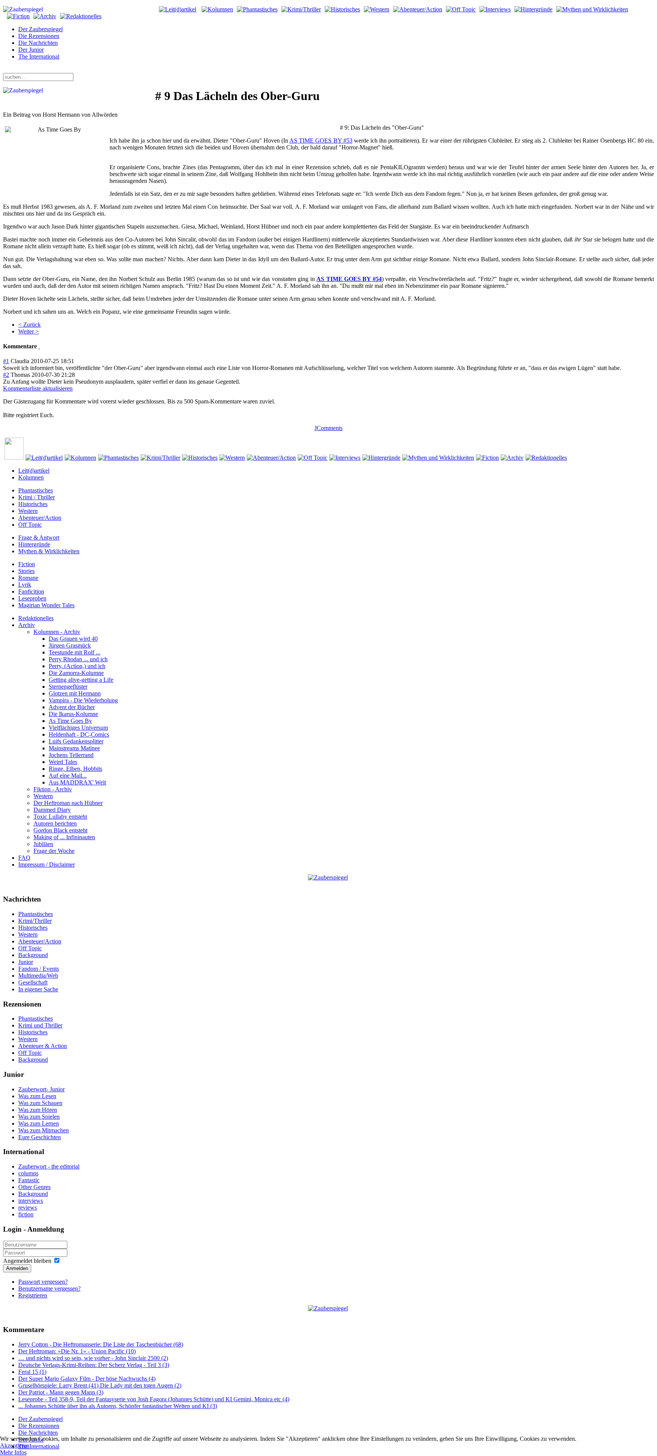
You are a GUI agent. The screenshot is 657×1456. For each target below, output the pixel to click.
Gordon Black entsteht (60, 830)
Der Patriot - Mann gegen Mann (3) (60, 1392)
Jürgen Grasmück (70, 645)
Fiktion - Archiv (52, 789)
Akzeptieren (14, 1445)
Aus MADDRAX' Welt (77, 782)
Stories (26, 571)
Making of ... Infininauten (64, 837)
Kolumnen (31, 477)
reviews (27, 1207)
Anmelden (17, 1268)
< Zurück (29, 324)
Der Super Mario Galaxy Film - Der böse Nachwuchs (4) (87, 1378)
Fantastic (29, 1180)
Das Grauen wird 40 (73, 638)
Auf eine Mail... (68, 775)
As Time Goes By (70, 721)
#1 (6, 361)
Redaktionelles (36, 618)
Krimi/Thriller (35, 921)
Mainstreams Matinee (74, 748)
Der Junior (31, 49)
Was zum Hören (37, 1110)
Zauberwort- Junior (41, 1089)
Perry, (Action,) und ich (77, 666)
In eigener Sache (38, 989)
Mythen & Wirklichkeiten (48, 551)
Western (28, 511)
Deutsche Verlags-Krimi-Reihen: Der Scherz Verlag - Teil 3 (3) (93, 1365)
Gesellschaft (33, 982)
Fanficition (31, 591)
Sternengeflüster (68, 686)
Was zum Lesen (37, 1096)
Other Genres (34, 1187)
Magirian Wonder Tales (46, 605)
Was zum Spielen (39, 1116)
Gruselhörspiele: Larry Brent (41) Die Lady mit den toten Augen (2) (99, 1385)
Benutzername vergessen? (49, 1288)
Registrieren (32, 1295)
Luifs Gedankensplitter (76, 741)
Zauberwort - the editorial (48, 1166)
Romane (28, 578)
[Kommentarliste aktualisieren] (39, 346)
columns (28, 1173)
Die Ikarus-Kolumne (73, 714)
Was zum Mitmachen (43, 1130)
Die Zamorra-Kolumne (76, 673)
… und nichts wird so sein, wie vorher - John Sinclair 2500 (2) (93, 1358)
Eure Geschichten (39, 1137)
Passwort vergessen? (43, 1281)
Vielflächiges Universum (78, 727)
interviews (30, 1200)
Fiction (26, 564)
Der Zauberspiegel (40, 29)
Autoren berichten (55, 823)
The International (38, 56)
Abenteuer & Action (42, 1046)
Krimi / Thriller (36, 497)
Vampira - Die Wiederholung (83, 700)
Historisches (33, 504)
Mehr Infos (13, 1452)
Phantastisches (35, 490)
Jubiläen (43, 844)
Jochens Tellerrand (71, 755)
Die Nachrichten (38, 43)
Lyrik (24, 584)
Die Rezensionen (38, 36)
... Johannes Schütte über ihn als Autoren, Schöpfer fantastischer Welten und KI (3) (117, 1406)
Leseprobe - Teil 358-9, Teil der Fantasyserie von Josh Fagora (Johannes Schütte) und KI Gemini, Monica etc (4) (153, 1399)
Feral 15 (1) (32, 1372)
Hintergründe (34, 544)
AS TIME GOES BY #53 (320, 140)
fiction (25, 1214)
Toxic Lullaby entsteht (60, 816)
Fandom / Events (38, 968)
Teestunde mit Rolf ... (74, 652)
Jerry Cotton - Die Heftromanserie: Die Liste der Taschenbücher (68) (100, 1344)
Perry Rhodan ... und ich (78, 659)
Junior (25, 962)
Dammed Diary (52, 810)
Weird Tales (63, 762)
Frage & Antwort (38, 537)
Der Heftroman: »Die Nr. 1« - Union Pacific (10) (77, 1351)
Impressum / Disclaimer (46, 864)
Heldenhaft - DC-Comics (79, 734)
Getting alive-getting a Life (81, 679)
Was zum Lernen (38, 1123)
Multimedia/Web (38, 975)
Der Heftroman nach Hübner (68, 803)
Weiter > (28, 331)
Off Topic (30, 524)
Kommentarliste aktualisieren (38, 388)
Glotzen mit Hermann (75, 693)
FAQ (24, 857)
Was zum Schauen (40, 1103)
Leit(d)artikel (33, 470)
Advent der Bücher (72, 707)
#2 (6, 375)
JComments (328, 428)
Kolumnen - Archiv (56, 632)
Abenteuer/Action (39, 517)
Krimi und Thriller (40, 1025)
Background (33, 955)
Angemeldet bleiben (27, 1261)
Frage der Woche (54, 851)
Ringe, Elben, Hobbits (75, 768)
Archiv (26, 625)
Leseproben (32, 598)
